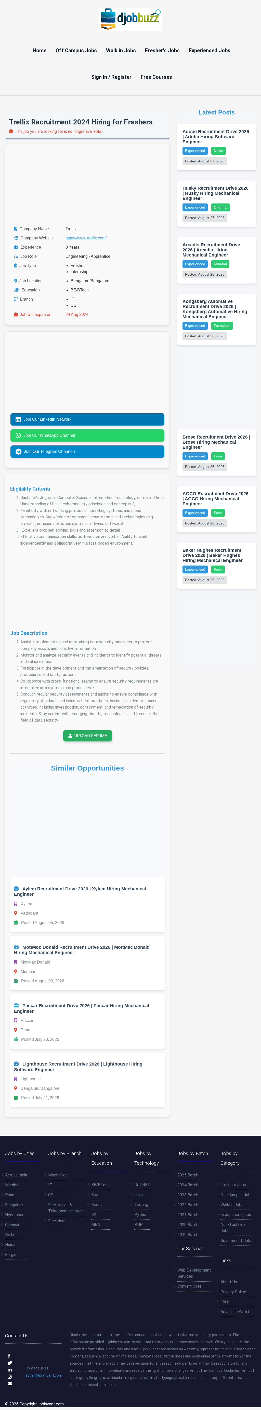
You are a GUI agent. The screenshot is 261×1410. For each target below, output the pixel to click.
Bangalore (14, 1204)
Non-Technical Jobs (233, 1227)
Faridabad (222, 326)
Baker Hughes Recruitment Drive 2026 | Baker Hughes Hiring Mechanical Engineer (212, 555)
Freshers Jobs (233, 1184)
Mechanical (58, 1175)
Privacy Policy (233, 1291)
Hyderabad (14, 1214)
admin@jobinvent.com (43, 1375)
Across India (16, 1175)
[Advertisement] (87, 185)
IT (50, 1185)
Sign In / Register (111, 77)
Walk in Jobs (121, 50)
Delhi (9, 1234)
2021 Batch (187, 1214)
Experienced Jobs (209, 50)
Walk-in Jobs (231, 1204)
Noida (218, 151)
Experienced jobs (235, 1214)
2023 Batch (187, 1195)
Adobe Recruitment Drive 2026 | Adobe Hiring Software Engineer (215, 136)
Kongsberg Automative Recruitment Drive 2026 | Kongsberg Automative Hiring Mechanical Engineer (214, 309)
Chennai (220, 207)
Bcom (96, 1204)
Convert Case (189, 1286)
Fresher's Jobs (162, 50)
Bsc (94, 1194)
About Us (228, 1281)
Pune (218, 456)
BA (93, 1214)
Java (138, 1194)
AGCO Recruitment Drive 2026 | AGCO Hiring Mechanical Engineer (215, 498)
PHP (138, 1224)
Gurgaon (12, 1254)
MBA (95, 1224)
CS (50, 1195)
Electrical (56, 1221)
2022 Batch (187, 1204)
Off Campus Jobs (76, 50)
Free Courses (156, 77)
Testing (141, 1204)
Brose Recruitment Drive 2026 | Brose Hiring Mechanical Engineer (216, 442)
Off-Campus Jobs (236, 1194)
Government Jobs (236, 1240)
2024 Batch (187, 1185)
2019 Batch (187, 1234)
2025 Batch (187, 1175)
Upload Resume (90, 735)
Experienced (195, 151)
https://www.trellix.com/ (86, 238)
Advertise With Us (236, 1311)
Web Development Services (194, 1273)
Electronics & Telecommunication (66, 1207)
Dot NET (142, 1184)
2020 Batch (187, 1224)
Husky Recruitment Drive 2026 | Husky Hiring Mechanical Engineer (215, 193)
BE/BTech (100, 1184)
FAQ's (225, 1301)
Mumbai (220, 264)
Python (140, 1214)
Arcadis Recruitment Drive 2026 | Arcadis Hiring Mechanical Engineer (211, 250)
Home (39, 50)
